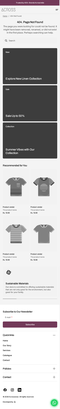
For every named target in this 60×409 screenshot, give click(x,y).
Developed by (8, 402)
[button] (55, 10)
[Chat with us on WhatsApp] (52, 402)
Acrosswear (13, 397)
